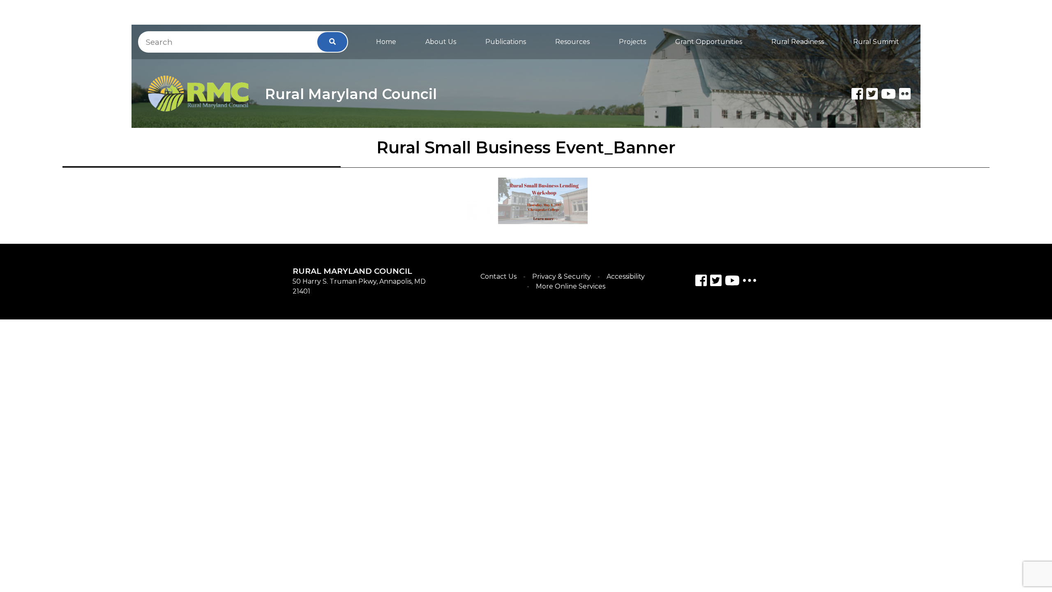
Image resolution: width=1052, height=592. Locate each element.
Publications (505, 42)
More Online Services (570, 286)
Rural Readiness (797, 42)
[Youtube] (888, 93)
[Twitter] (872, 93)
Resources (572, 42)
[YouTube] (732, 282)
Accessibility (626, 276)
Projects (632, 42)
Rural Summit (876, 42)
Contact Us (498, 276)
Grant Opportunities (708, 42)
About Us (440, 42)
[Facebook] (857, 93)
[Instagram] (716, 282)
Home (386, 42)
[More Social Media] (749, 282)
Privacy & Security (561, 276)
